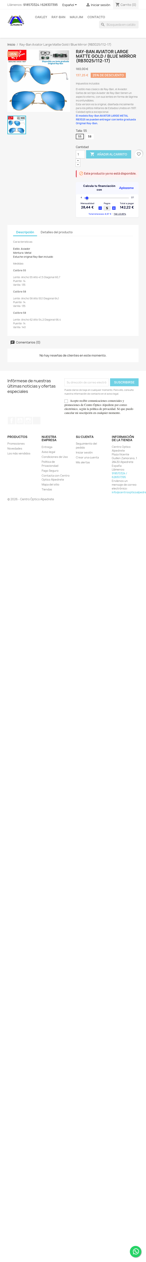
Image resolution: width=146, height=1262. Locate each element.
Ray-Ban (58, 17)
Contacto (96, 17)
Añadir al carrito (108, 154)
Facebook (11, 420)
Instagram (28, 420)
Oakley (41, 17)
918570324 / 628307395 (40, 5)
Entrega (47, 447)
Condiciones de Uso (55, 457)
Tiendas (47, 489)
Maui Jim (76, 17)
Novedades (14, 448)
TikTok (36, 420)
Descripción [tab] (25, 232)
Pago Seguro (50, 470)
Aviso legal (48, 452)
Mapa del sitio (50, 484)
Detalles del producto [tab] (57, 232)
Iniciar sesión (84, 452)
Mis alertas (83, 462)
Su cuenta (85, 437)
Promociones (16, 443)
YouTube (20, 420)
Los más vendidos (18, 453)
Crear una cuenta (87, 457)
